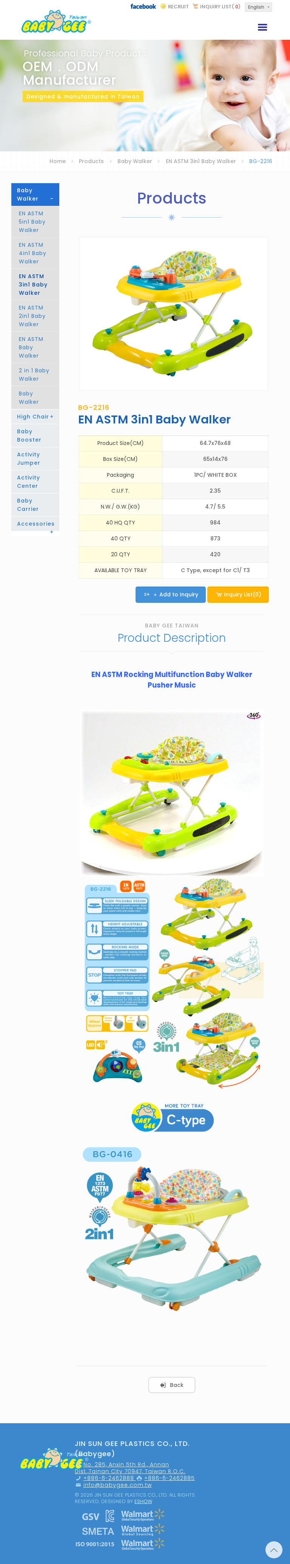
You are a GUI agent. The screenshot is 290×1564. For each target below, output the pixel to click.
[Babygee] (56, 20)
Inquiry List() (220, 6)
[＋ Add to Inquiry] (171, 604)
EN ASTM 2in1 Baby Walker (32, 316)
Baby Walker (134, 161)
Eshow (143, 1501)
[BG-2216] (173, 314)
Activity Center (28, 482)
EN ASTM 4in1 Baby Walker (32, 253)
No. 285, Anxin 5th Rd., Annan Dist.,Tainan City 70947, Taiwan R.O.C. (130, 1468)
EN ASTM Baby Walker (31, 347)
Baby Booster (29, 436)
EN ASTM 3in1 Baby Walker (201, 161)
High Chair (35, 416)
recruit (178, 6)
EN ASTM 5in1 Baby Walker (32, 222)
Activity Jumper (28, 459)
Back (177, 1385)
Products (91, 161)
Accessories (36, 525)
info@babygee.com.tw (117, 1485)
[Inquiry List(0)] (238, 604)
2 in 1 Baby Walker (34, 375)
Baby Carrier (28, 505)
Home (57, 161)
